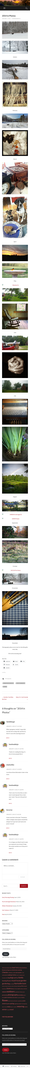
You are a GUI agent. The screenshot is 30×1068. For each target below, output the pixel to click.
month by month (8, 683)
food (13, 981)
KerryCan (9, 810)
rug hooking (20, 1000)
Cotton (14, 975)
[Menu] (4, 8)
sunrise (19, 1003)
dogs (11, 978)
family (20, 978)
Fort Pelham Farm (7, 1016)
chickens (10, 972)
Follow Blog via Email (9, 939)
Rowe (5, 686)
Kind (3, 914)
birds (13, 970)
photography (21, 683)
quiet (5, 997)
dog (9, 978)
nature (4, 992)
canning (20, 970)
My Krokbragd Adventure (9, 901)
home (6, 986)
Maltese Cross (14, 988)
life (22, 986)
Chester (5, 972)
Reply (7, 737)
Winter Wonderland (7, 906)
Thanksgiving (24, 1003)
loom (8, 988)
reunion (19, 997)
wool (12, 1009)
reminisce (9, 997)
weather (15, 1006)
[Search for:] (15, 886)
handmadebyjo (16, 18)
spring (12, 1003)
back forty (15, 967)
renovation (14, 997)
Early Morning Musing (8, 897)
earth (15, 978)
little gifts (25, 986)
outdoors (11, 991)
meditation (25, 988)
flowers (9, 981)
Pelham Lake (22, 991)
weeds (26, 1006)
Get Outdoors (5, 910)
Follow (5, 954)
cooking (9, 975)
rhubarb (22, 997)
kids (12, 986)
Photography (8, 678)
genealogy (12, 983)
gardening (6, 984)
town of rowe (4, 1006)
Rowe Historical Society (12, 1000)
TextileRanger (10, 722)
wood (8, 1009)
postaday (20, 995)
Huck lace (10, 986)
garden (23, 980)
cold (14, 972)
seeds (23, 1000)
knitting (15, 986)
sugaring (16, 1003)
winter (4, 1009)
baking (20, 967)
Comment (22, 877)
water (12, 1006)
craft (17, 975)
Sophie (8, 1003)
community (4, 975)
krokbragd (19, 986)
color (23, 972)
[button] (15, 30)
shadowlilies (10, 765)
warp (8, 1006)
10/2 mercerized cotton (7, 967)
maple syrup (20, 988)
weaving (20, 1006)
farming (4, 981)
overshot (17, 992)
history (3, 986)
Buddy (16, 970)
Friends (18, 981)
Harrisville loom (20, 983)
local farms (4, 988)
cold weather (18, 972)
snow (4, 1003)
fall (17, 977)
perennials (4, 995)
